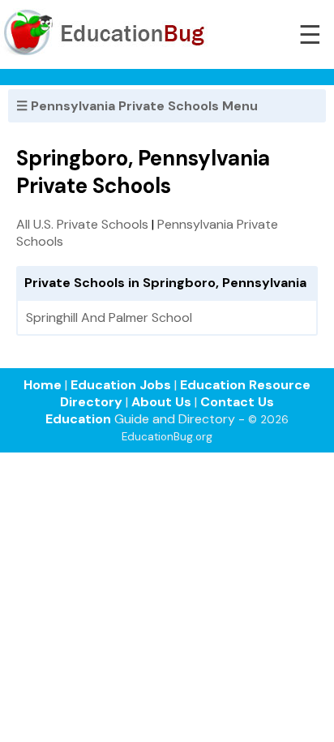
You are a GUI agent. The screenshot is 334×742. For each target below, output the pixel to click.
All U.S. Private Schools (82, 224)
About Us (161, 401)
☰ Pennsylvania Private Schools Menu (137, 105)
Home (43, 384)
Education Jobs (121, 384)
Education (78, 418)
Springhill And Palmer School (109, 317)
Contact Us (237, 401)
